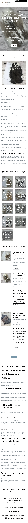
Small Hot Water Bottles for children (14, 505)
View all (14, 357)
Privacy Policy (6, 489)
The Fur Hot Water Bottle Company (11, 515)
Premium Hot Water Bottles (19, 496)
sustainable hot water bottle (19, 302)
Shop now (14, 45)
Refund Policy (13, 489)
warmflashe (15, 304)
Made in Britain (19, 296)
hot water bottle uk (20, 291)
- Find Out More (21, 0)
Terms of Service (21, 489)
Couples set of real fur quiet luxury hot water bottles (14, 502)
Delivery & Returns (14, 491)
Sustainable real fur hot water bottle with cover (14, 498)
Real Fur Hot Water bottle (18, 299)
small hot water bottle (17, 301)
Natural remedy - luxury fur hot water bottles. (19, 315)
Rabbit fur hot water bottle (18, 298)
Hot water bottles (18, 333)
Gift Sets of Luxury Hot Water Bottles (14, 500)
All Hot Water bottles (7, 496)
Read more (16, 268)
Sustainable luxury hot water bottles (14, 494)
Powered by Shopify (22, 515)
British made (15, 327)
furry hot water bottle (17, 330)
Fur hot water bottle (20, 328)
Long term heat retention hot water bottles (14, 507)
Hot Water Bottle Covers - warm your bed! (19, 254)
